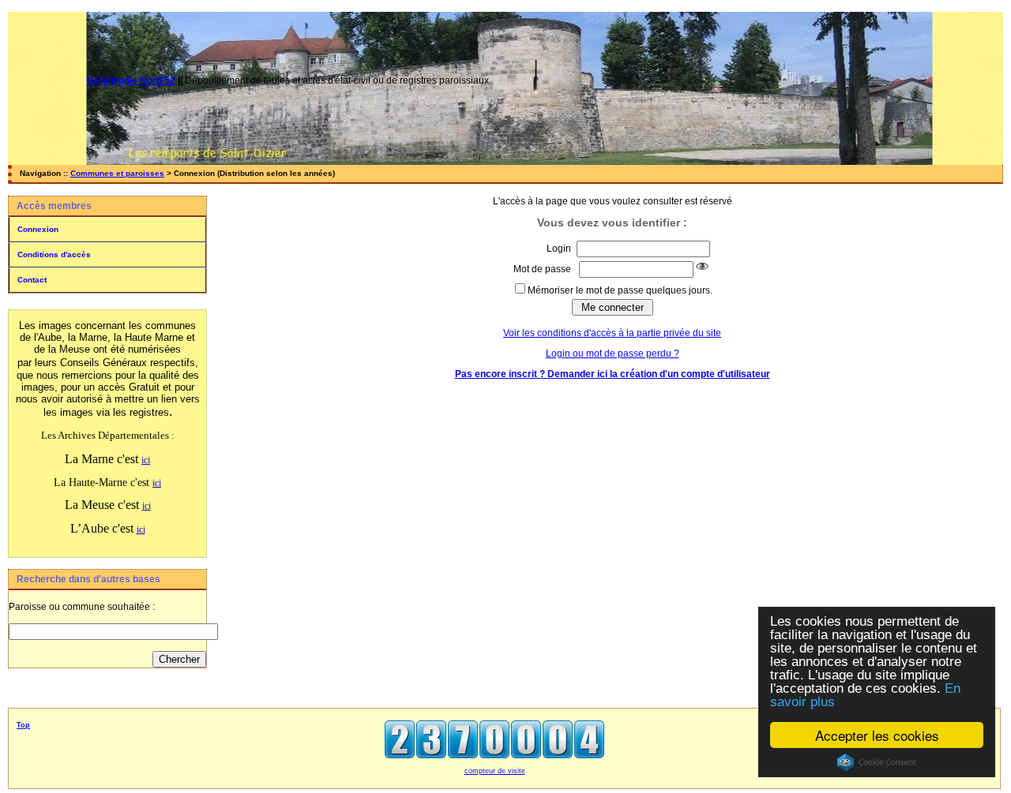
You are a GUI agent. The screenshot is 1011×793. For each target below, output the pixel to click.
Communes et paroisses (117, 173)
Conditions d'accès (54, 254)
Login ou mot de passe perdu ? (612, 353)
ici (145, 460)
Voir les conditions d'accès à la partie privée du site (612, 333)
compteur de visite (494, 771)
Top (23, 725)
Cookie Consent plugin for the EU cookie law (876, 762)
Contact (32, 279)
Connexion (37, 229)
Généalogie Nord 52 (131, 80)
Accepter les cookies (877, 735)
